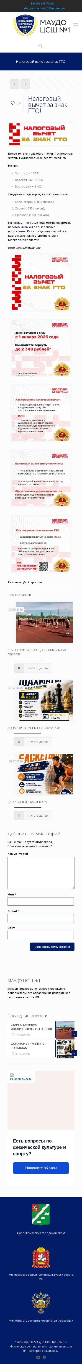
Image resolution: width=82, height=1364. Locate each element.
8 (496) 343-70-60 (42, 3)
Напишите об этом (41, 1168)
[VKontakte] (38, 1357)
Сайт (11, 928)
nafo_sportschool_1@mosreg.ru (43, 8)
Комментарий (18, 854)
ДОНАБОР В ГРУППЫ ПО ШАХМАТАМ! (34, 728)
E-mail (13, 911)
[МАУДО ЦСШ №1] (41, 25)
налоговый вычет (20, 227)
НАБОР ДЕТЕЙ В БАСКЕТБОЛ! (27, 802)
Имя (12, 894)
